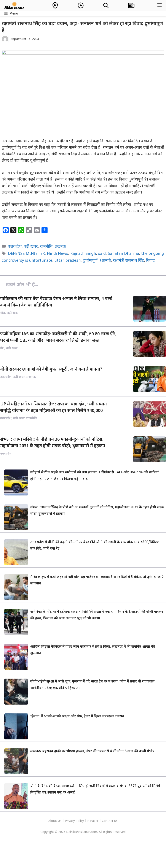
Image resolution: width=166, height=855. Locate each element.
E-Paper (92, 821)
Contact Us (110, 821)
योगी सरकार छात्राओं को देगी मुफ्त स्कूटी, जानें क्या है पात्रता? (51, 369)
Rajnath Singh (83, 253)
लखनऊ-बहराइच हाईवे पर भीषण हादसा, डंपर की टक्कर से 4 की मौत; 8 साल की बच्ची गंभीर (92, 751)
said (102, 253)
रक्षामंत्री (105, 260)
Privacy (70, 821)
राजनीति (46, 246)
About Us (55, 821)
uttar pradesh (67, 260)
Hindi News (57, 253)
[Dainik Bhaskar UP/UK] (14, 5)
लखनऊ (60, 246)
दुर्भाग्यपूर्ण (90, 260)
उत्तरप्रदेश (15, 246)
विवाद (150, 260)
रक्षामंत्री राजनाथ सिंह (128, 260)
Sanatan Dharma (123, 253)
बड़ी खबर (31, 246)
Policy (80, 821)
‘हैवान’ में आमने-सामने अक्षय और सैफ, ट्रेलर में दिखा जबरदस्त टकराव (77, 716)
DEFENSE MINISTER (26, 253)
